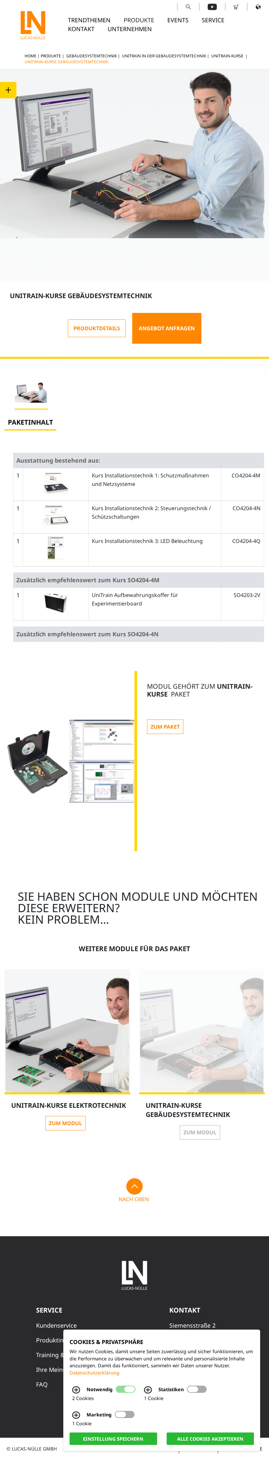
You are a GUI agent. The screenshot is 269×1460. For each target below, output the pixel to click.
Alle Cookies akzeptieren (210, 1438)
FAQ (42, 1384)
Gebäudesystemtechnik (91, 56)
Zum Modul (65, 1123)
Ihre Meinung (54, 1370)
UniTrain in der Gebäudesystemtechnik (164, 56)
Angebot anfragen (167, 328)
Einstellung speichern (113, 1438)
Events (178, 20)
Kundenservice (56, 1325)
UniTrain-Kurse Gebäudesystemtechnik (66, 62)
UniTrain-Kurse (227, 56)
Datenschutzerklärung (94, 1373)
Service (213, 20)
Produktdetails (96, 328)
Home (30, 56)
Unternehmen (130, 29)
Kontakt (81, 29)
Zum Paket (165, 726)
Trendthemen (89, 20)
